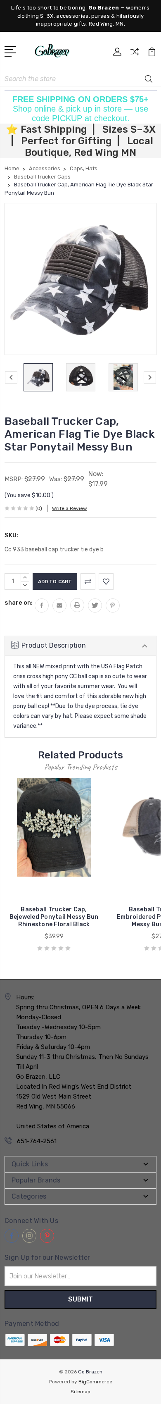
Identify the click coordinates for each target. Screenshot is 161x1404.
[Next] (150, 377)
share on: (19, 602)
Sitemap (80, 1391)
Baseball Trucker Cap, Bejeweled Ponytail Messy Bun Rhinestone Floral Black (54, 917)
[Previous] (11, 377)
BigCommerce (95, 1382)
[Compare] (134, 54)
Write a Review (69, 508)
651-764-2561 (37, 1141)
